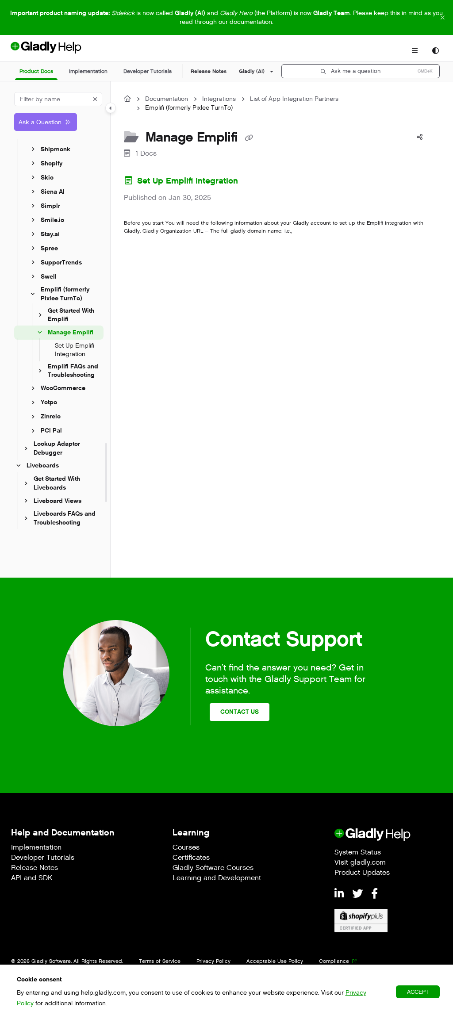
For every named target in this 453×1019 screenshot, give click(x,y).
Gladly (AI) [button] (252, 71)
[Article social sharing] (419, 137)
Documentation (166, 99)
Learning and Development (217, 878)
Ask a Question (40, 122)
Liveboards (43, 466)
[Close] (442, 17)
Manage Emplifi (70, 332)
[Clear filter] (95, 99)
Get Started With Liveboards (57, 483)
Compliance (334, 961)
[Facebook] (374, 894)
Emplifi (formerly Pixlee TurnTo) (65, 294)
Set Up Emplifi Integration (74, 350)
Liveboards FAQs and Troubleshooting (65, 518)
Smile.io (52, 220)
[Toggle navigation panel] (110, 108)
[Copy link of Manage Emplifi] (249, 138)
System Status (357, 853)
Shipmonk (55, 149)
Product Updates (362, 873)
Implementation (36, 848)
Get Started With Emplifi (71, 315)
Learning (191, 832)
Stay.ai (50, 234)
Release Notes (208, 71)
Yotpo (49, 402)
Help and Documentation (63, 832)
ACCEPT (418, 992)
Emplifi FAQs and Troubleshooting (73, 370)
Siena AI (53, 192)
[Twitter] (359, 894)
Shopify (51, 163)
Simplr (50, 206)
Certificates (191, 858)
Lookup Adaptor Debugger (57, 448)
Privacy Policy (213, 961)
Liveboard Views (57, 501)
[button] (36, 71)
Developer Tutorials (42, 858)
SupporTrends (61, 262)
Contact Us (239, 712)
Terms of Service (159, 961)
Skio (47, 177)
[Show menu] (414, 51)
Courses (186, 848)
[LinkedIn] (340, 894)
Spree (49, 248)
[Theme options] (435, 51)
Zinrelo (51, 416)
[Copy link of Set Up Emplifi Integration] (254, 182)
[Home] (61, 51)
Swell (49, 276)
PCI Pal (51, 430)
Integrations (219, 99)
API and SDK (31, 878)
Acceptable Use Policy (274, 961)
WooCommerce (63, 388)
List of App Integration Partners (294, 99)
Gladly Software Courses (213, 868)
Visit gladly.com (360, 863)
